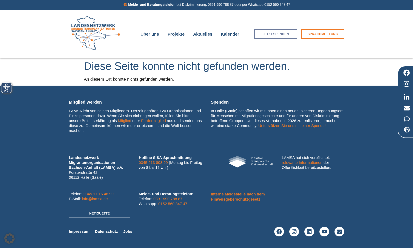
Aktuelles (202, 34)
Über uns (149, 34)
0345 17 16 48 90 (98, 194)
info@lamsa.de (95, 199)
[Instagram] (294, 231)
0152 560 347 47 (172, 204)
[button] (9, 238)
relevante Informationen (302, 162)
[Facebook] (279, 231)
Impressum (79, 231)
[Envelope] (339, 231)
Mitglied (124, 121)
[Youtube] (324, 231)
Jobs (127, 231)
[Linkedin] (309, 231)
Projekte (176, 34)
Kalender (230, 34)
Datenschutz (106, 231)
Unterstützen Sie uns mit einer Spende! (292, 126)
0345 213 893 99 (153, 162)
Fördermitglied (153, 121)
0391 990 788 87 (167, 199)
